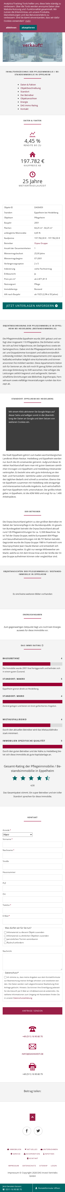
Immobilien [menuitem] (15, 1149)
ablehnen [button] (11, 27)
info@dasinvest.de (32, 1053)
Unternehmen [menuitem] (50, 1149)
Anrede (7, 830)
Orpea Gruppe (41, 243)
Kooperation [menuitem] (33, 1154)
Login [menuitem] (54, 1165)
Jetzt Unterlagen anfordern (30, 306)
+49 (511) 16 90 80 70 (32, 1036)
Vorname (8, 839)
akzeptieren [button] (28, 27)
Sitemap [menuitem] (43, 1165)
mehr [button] (28, 20)
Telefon (7, 905)
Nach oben (33, 1117)
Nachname (8, 850)
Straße (6, 861)
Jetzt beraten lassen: (12, 1188)
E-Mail (6, 915)
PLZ (4, 883)
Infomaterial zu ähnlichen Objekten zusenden (28, 935)
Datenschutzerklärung (22, 998)
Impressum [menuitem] (13, 1165)
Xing (36, 1095)
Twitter (28, 1095)
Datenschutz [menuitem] (29, 1165)
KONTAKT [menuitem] (33, 1158)
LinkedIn (32, 1095)
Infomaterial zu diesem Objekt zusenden (25, 932)
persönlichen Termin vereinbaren (22, 939)
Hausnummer (9, 872)
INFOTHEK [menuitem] (49, 1154)
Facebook (24, 1095)
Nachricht (7, 951)
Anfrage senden (32, 1010)
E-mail (40, 1095)
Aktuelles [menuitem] (32, 1149)
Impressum (13, 1172)
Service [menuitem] (16, 1154)
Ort (4, 894)
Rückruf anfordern (15, 942)
